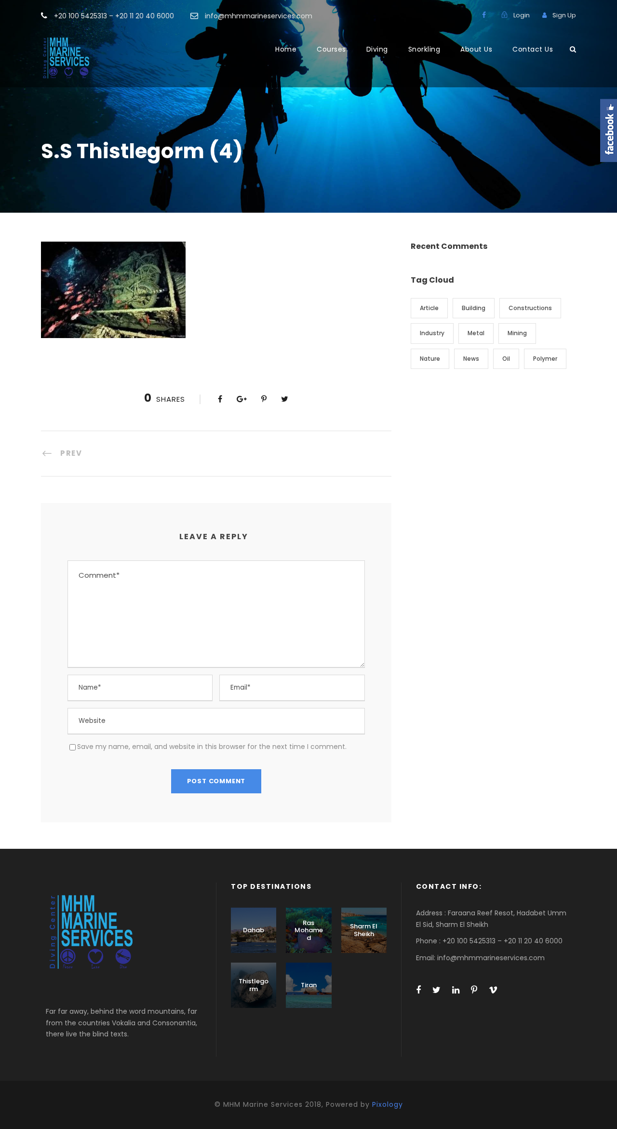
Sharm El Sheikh (363, 930)
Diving (377, 49)
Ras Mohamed (309, 930)
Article (429, 308)
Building (473, 308)
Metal (476, 333)
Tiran (309, 985)
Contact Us (532, 49)
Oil (506, 358)
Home (285, 49)
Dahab (253, 930)
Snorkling (424, 49)
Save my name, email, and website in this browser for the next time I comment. (212, 746)
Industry (432, 333)
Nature (430, 358)
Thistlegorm (253, 985)
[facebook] (484, 15)
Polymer (545, 358)
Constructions (530, 308)
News (471, 358)
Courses (331, 49)
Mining (517, 333)
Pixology (387, 1104)
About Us (476, 49)
